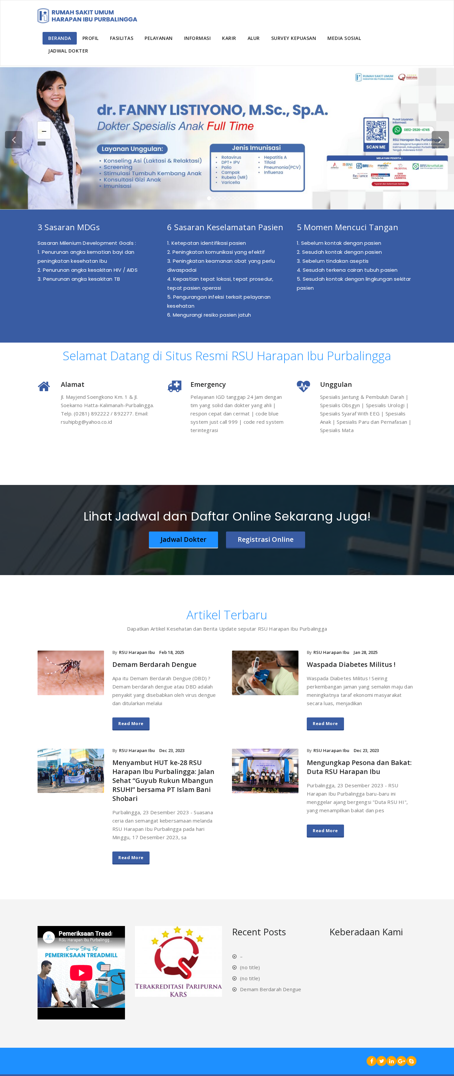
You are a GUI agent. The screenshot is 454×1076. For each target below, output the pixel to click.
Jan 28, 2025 (366, 652)
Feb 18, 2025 (171, 652)
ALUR (254, 38)
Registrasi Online (265, 539)
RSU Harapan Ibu (137, 652)
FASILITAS (122, 38)
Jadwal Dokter (183, 539)
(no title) (250, 967)
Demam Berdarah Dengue (154, 664)
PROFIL (90, 38)
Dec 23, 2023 (171, 750)
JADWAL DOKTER (68, 51)
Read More (131, 723)
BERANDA (59, 38)
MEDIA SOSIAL (344, 38)
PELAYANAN (159, 38)
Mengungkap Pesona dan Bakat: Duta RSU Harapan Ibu (359, 767)
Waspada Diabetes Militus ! (351, 664)
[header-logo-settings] (87, 16)
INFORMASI (197, 38)
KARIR (229, 38)
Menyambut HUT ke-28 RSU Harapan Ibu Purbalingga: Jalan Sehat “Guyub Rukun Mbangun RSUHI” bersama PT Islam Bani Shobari (163, 780)
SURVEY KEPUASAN (293, 38)
